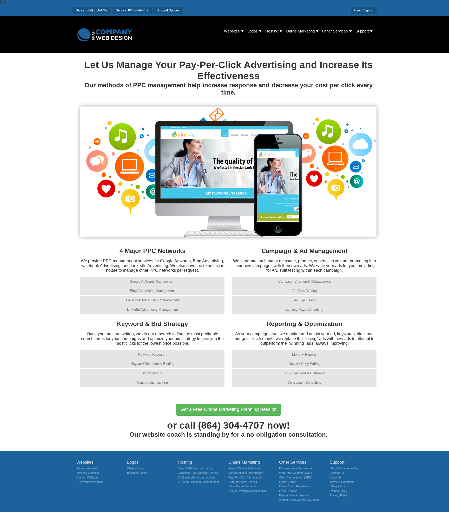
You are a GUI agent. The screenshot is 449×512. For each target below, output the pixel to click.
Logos (252, 31)
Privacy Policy (339, 495)
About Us (335, 477)
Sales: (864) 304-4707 (92, 10)
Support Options (168, 10)
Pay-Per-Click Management (245, 477)
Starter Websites (86, 468)
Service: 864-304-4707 (132, 10)
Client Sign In (363, 10)
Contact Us (337, 472)
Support (362, 31)
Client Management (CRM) (296, 477)
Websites (232, 31)
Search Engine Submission (245, 468)
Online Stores (287, 481)
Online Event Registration (295, 486)
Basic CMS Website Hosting (195, 468)
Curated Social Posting (242, 481)
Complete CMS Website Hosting (198, 472)
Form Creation (288, 491)
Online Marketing (300, 31)
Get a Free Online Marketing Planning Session (228, 409)
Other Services (335, 31)
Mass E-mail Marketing (242, 486)
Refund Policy (338, 491)
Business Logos (137, 472)
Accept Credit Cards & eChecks (299, 499)
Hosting (271, 31)
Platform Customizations (294, 495)
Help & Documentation (344, 468)
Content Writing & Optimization (247, 491)
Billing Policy (337, 486)
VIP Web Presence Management (198, 481)
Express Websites (88, 472)
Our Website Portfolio (89, 481)
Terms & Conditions (342, 481)
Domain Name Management (296, 468)
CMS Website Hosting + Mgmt (196, 477)
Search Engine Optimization (245, 472)
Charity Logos (136, 468)
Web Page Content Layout (295, 472)
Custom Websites (87, 477)
